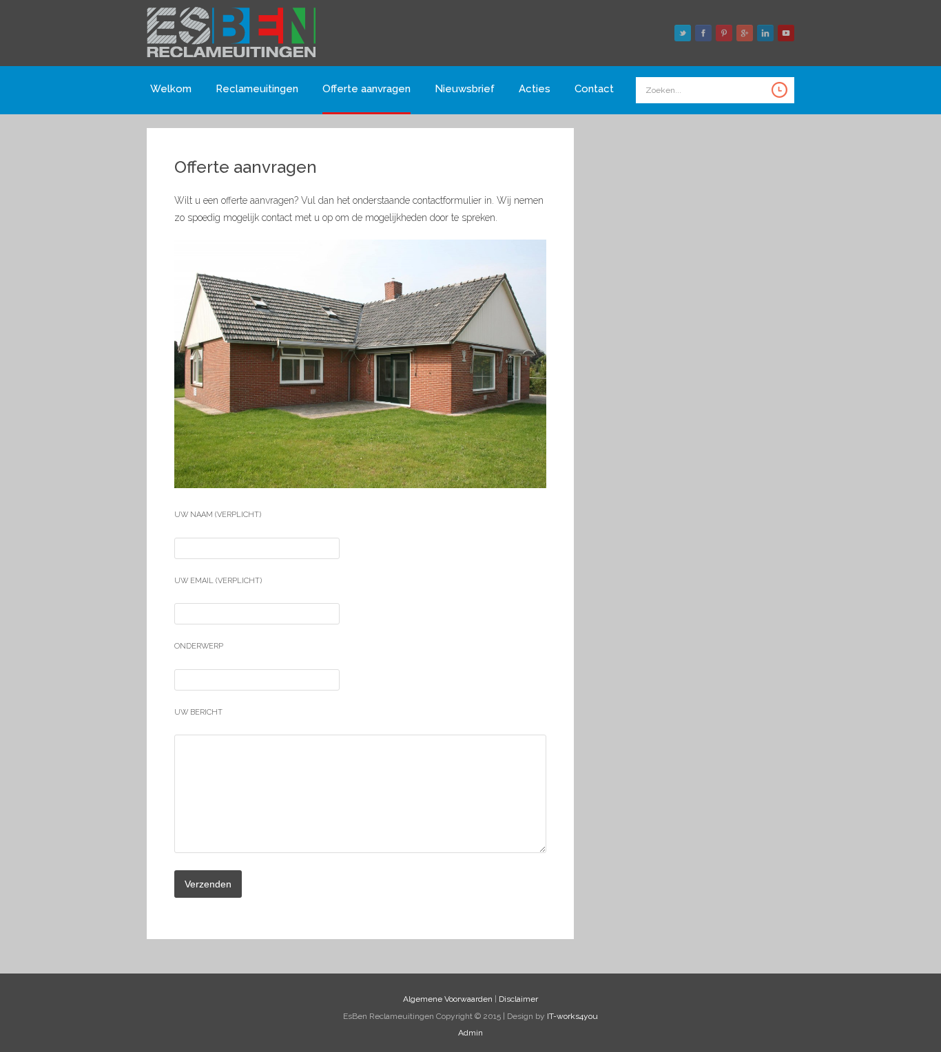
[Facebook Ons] (703, 33)
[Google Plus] (744, 33)
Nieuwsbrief (465, 89)
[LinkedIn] (765, 33)
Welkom (171, 89)
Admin (470, 1033)
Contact (594, 89)
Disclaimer (518, 999)
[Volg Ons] (682, 33)
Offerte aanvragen (366, 89)
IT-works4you (572, 1016)
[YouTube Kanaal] (786, 33)
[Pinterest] (724, 33)
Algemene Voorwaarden (448, 999)
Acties (534, 89)
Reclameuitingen (257, 89)
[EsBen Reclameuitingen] (231, 57)
